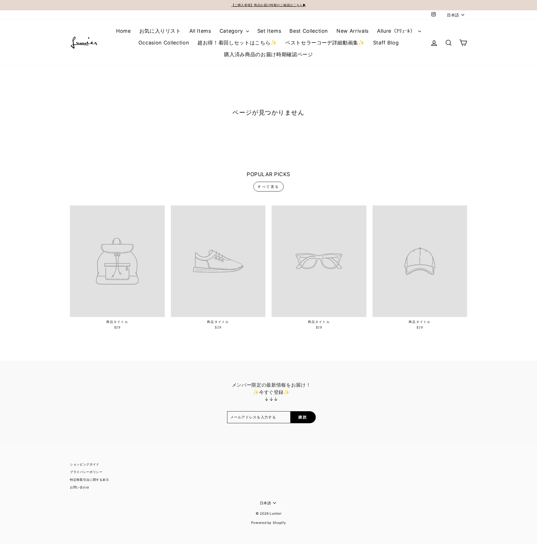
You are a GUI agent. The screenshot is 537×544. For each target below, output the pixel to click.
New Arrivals (352, 31)
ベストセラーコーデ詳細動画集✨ (325, 43)
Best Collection (308, 31)
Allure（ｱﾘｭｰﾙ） (397, 31)
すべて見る (268, 187)
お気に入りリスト (160, 31)
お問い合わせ (80, 487)
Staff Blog (386, 43)
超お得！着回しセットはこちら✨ (237, 43)
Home (123, 31)
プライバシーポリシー (86, 472)
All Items (200, 31)
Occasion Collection (163, 43)
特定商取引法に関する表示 (89, 480)
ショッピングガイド (84, 464)
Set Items (269, 31)
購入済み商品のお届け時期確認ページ (268, 54)
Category (232, 31)
